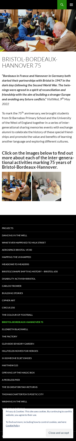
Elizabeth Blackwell (15, 329)
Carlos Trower (11, 285)
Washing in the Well (14, 401)
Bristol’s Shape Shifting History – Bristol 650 (30, 271)
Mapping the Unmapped (16, 257)
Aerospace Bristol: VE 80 (17, 249)
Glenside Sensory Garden (18, 343)
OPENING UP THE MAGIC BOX (18, 372)
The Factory (9, 336)
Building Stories (12, 293)
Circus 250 (8, 307)
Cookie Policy (13, 425)
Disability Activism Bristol (18, 278)
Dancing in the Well (14, 235)
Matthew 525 (10, 365)
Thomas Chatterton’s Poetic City (23, 394)
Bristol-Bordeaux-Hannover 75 (22, 322)
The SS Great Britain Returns (19, 387)
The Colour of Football (17, 314)
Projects (7, 228)
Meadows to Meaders (15, 264)
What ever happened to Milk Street (24, 242)
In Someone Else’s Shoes (17, 358)
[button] (16, 186)
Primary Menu (71, 4)
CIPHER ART (8, 300)
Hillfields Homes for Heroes (20, 350)
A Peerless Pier (11, 379)
